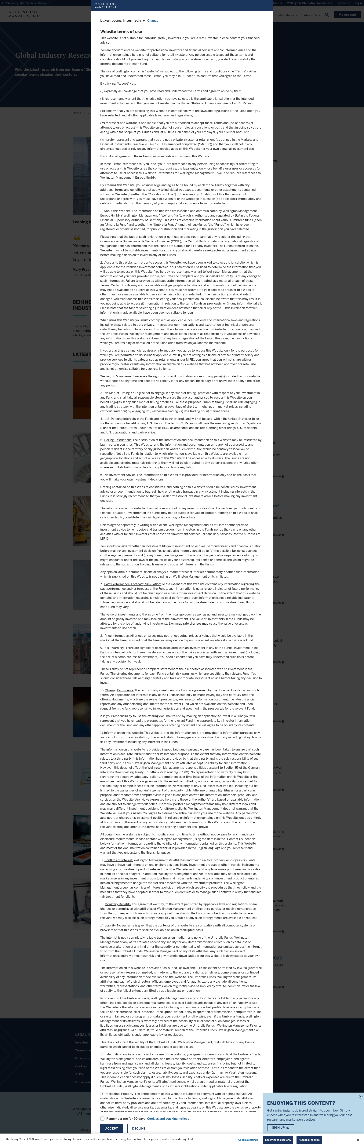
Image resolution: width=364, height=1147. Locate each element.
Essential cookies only (278, 1139)
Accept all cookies (309, 1139)
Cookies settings (248, 1139)
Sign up (278, 1127)
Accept (111, 1128)
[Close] (358, 1140)
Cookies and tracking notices (168, 1118)
